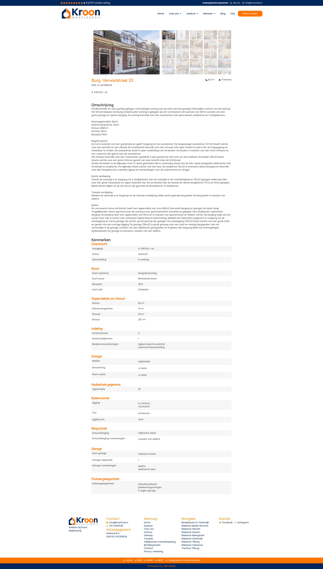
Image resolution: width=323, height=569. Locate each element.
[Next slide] (157, 52)
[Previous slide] (95, 52)
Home (160, 13)
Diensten (208, 13)
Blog (222, 13)
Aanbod (190, 13)
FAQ (232, 13)
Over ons (174, 13)
